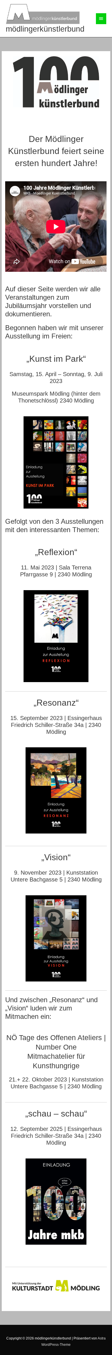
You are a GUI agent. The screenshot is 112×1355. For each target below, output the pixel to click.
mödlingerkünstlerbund (45, 29)
